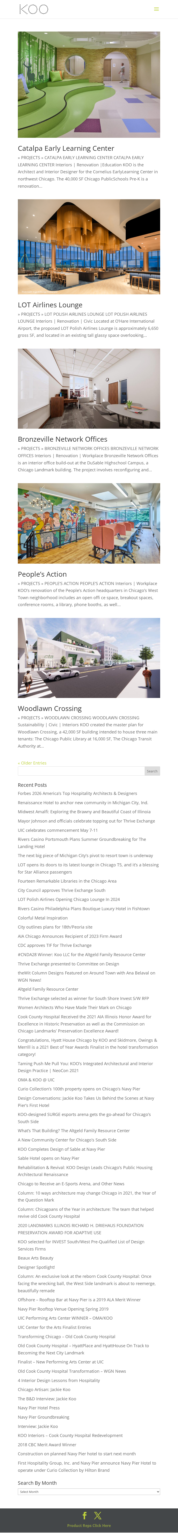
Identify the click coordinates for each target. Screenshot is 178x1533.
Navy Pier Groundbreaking (43, 1417)
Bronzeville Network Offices (62, 439)
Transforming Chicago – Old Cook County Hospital (66, 1336)
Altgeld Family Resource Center (48, 989)
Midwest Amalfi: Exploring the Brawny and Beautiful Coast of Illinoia (84, 811)
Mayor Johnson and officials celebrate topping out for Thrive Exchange (86, 821)
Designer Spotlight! (36, 1267)
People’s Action (42, 574)
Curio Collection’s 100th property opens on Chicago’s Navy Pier (79, 1089)
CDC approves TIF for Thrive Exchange (55, 945)
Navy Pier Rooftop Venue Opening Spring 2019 (63, 1309)
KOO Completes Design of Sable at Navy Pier (61, 1149)
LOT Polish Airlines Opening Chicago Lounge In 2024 (69, 899)
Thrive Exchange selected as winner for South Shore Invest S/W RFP (83, 998)
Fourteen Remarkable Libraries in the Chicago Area (67, 881)
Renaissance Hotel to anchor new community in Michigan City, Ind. (83, 802)
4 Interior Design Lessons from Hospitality (59, 1380)
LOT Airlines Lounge (50, 304)
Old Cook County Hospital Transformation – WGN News (72, 1371)
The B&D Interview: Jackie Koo (47, 1398)
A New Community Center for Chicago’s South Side (67, 1140)
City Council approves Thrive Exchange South (61, 890)
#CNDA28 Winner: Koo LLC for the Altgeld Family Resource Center (82, 954)
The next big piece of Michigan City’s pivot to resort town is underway (85, 855)
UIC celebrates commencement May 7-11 (58, 830)
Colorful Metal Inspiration (43, 918)
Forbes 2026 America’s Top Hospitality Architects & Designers (77, 793)
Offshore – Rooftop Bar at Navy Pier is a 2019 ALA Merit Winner (79, 1299)
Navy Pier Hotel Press (39, 1408)
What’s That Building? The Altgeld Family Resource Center (74, 1130)
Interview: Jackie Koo (38, 1426)
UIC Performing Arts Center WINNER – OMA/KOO (65, 1318)
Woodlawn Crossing (50, 708)
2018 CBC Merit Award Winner (47, 1444)
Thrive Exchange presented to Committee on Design (68, 964)
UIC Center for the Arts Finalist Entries (54, 1327)
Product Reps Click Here (89, 1525)
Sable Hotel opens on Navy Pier (48, 1158)
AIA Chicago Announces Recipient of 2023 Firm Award (70, 936)
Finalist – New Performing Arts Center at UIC (61, 1362)
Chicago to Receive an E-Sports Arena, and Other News (71, 1183)
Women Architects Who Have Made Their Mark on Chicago (75, 1007)
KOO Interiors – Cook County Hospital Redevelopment (70, 1435)
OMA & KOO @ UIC (36, 1080)
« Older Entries (32, 763)
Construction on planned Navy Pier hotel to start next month (77, 1453)
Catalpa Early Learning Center (66, 148)
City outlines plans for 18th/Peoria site (55, 927)
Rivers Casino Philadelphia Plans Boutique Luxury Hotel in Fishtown (84, 908)
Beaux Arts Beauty (35, 1258)
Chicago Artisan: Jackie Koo (44, 1389)
